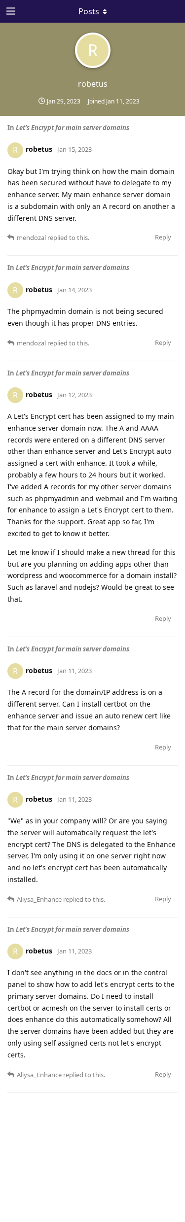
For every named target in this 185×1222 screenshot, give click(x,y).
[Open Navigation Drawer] (10, 11)
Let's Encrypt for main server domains (72, 127)
